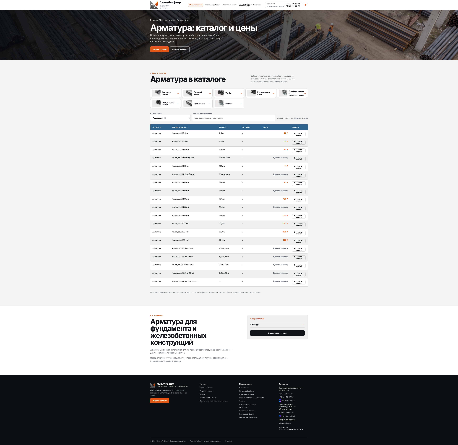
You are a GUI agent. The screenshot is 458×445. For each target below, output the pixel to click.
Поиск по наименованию (202, 113)
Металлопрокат (195, 5)
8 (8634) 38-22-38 (286, 394)
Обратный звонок (160, 401)
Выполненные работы (247, 404)
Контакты (228, 441)
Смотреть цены (160, 49)
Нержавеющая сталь (208, 397)
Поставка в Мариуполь (248, 417)
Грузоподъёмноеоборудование (245, 4)
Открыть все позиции (277, 333)
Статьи (242, 401)
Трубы (202, 394)
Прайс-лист (243, 407)
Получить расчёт (179, 49)
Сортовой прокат (206, 388)
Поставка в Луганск (247, 411)
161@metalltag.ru (285, 423)
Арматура (277, 324)
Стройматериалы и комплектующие (214, 401)
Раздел (155, 127)
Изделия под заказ (246, 394)
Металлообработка (212, 5)
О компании (257, 5)
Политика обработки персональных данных (205, 441)
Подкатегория (156, 113)
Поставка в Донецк (246, 414)
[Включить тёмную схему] (305, 5)
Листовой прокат (206, 391)
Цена (265, 127)
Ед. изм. (246, 127)
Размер (222, 127)
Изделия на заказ (229, 5)
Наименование (179, 127)
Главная (154, 20)
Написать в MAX (288, 400)
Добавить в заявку (299, 134)
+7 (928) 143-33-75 (286, 412)
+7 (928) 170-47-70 (286, 397)
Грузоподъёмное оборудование (251, 397)
